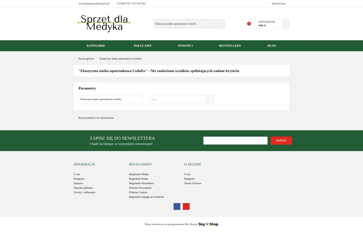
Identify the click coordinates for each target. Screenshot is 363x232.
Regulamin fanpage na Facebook (146, 197)
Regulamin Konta (138, 178)
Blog (272, 45)
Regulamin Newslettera (141, 183)
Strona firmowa (192, 183)
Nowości (185, 45)
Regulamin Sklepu (139, 174)
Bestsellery (230, 45)
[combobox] (181, 99)
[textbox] (178, 99)
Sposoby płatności (83, 187)
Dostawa (78, 183)
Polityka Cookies (138, 192)
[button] (84, 164)
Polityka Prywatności (140, 187)
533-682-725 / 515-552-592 (131, 3)
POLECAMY (143, 45)
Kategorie (96, 45)
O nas (77, 174)
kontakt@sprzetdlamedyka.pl (94, 3)
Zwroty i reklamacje (84, 192)
